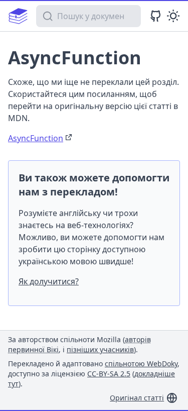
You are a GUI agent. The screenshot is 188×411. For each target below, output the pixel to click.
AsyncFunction (35, 138)
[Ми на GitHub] (155, 16)
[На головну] (18, 16)
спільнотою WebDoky (141, 363)
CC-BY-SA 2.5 (108, 373)
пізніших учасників (100, 349)
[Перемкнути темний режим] (173, 16)
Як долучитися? (49, 281)
